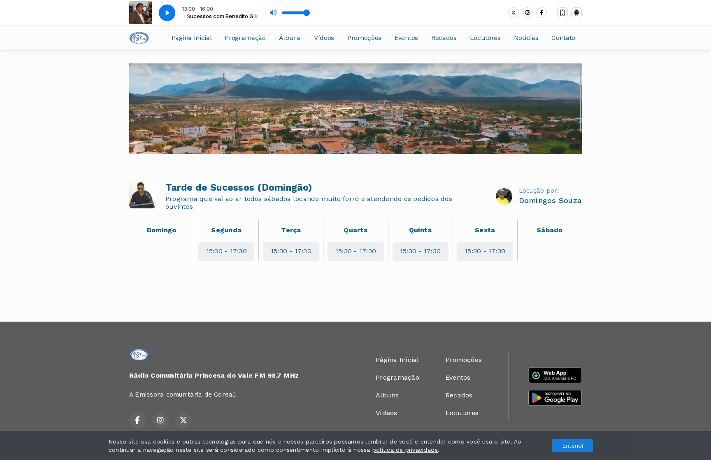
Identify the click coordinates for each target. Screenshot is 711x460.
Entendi (572, 445)
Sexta (485, 230)
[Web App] (562, 12)
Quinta (420, 230)
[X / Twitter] (513, 12)
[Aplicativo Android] (576, 12)
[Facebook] (541, 12)
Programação (245, 38)
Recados (444, 38)
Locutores (485, 38)
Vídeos (324, 38)
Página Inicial (192, 38)
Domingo (162, 230)
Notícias (526, 38)
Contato (563, 38)
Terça (291, 230)
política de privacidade (405, 449)
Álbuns (290, 38)
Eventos (406, 38)
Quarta (355, 230)
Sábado (549, 230)
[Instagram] (527, 12)
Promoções (364, 38)
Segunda (226, 230)
